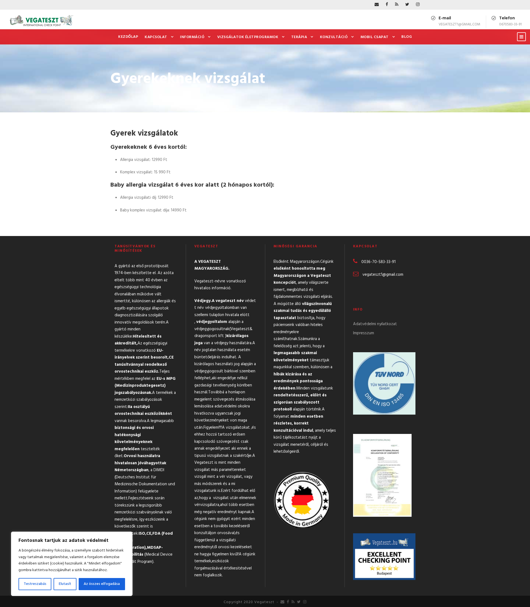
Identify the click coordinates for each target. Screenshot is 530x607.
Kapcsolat (156, 37)
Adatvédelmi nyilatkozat (375, 324)
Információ (192, 37)
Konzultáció (334, 37)
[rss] (396, 4)
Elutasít (65, 584)
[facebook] (387, 4)
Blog (406, 37)
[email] (377, 4)
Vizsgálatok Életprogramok (248, 37)
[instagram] (418, 4)
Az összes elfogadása (102, 584)
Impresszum (363, 333)
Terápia (299, 37)
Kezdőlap (128, 37)
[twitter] (407, 4)
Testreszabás (35, 584)
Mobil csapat (375, 37)
